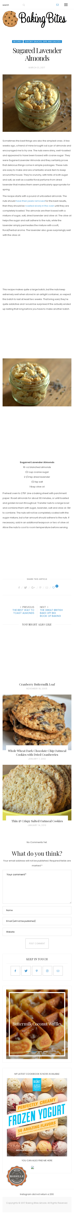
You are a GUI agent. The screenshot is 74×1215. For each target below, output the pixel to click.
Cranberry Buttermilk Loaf (37, 684)
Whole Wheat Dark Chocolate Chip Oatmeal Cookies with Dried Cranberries (37, 752)
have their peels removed (30, 201)
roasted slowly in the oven (39, 205)
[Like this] (54, 587)
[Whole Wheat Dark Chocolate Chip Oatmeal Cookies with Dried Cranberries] (37, 722)
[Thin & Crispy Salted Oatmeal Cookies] (37, 792)
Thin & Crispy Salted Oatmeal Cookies (37, 821)
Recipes (17, 41)
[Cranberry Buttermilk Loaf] (37, 656)
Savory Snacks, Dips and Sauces (43, 41)
